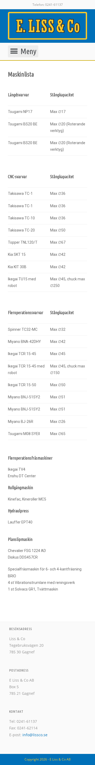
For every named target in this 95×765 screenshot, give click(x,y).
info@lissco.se (35, 734)
